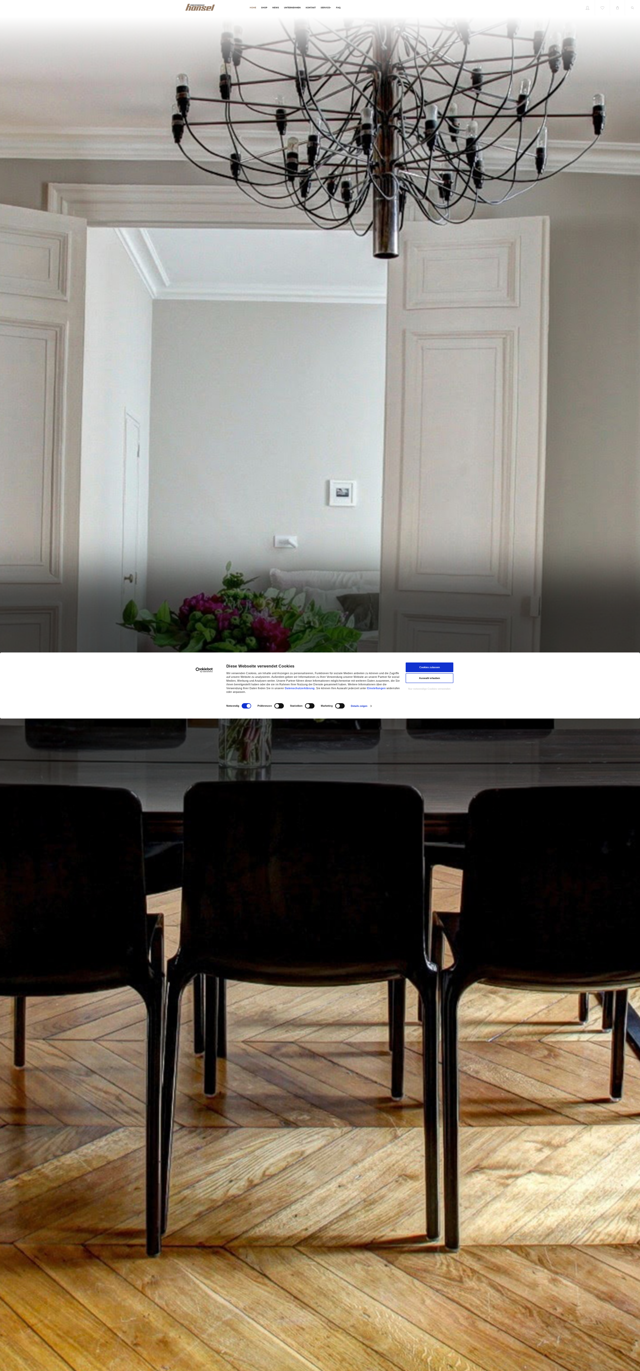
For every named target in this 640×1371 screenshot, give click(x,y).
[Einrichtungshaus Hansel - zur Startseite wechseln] (200, 7)
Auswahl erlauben (429, 678)
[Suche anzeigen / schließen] (632, 8)
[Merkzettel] (602, 8)
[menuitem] (253, 8)
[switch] (275, 706)
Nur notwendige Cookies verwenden (429, 688)
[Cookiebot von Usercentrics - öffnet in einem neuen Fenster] (204, 669)
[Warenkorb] (617, 8)
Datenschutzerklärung (300, 688)
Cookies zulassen (429, 667)
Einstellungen (376, 688)
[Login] (587, 8)
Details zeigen (359, 706)
